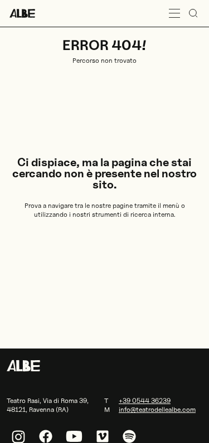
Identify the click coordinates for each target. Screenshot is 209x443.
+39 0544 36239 (145, 400)
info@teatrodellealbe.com (157, 409)
